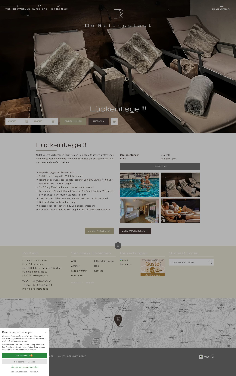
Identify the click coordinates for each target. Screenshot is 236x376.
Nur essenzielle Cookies (24, 362)
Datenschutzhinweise (19, 372)
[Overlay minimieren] (45, 332)
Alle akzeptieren (23, 356)
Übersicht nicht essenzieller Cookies (24, 367)
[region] (24, 343)
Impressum (34, 372)
